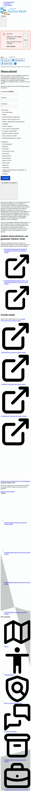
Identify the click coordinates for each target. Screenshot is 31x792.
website (23, 319)
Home (2, 57)
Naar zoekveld (8, 5)
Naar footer (7, 3)
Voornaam (3, 97)
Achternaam (4, 104)
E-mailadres (7, 91)
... (6, 57)
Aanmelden (5, 178)
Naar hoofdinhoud (9, 2)
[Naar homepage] (15, 14)
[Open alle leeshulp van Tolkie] (15, 63)
